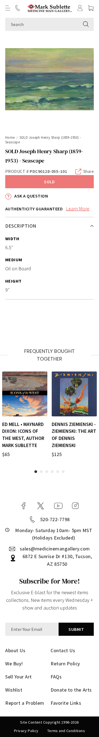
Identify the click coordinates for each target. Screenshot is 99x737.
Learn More (77, 208)
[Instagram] (75, 506)
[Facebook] (23, 506)
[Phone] (18, 8)
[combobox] (41, 24)
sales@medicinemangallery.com (55, 549)
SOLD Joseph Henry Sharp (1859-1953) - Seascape (43, 139)
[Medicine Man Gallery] (50, 8)
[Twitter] (41, 506)
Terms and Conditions (66, 730)
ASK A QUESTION (30, 196)
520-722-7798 (55, 519)
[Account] (80, 8)
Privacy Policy (26, 730)
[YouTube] (58, 506)
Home (10, 137)
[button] (7, 7)
